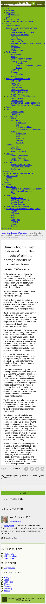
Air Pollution (16, 54)
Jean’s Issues (6, 24)
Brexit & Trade (17, 198)
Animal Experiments (19, 156)
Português (15, 220)
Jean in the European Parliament (20, 21)
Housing (14, 147)
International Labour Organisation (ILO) (28, 43)
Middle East (16, 120)
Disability (15, 83)
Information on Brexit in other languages (23, 209)
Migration (10, 162)
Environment (11, 52)
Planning (15, 70)
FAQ (13, 193)
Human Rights (17, 98)
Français (14, 211)
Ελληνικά (15, 213)
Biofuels (19, 63)
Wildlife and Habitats (20, 160)
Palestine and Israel (24, 127)
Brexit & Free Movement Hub (18, 206)
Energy (14, 57)
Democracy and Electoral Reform (25, 103)
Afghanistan (21, 123)
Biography (10, 13)
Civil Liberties (17, 101)
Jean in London (12, 19)
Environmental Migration (21, 59)
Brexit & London (18, 204)
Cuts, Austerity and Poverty (22, 32)
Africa (13, 118)
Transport (15, 72)
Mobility (14, 46)
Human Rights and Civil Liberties (20, 96)
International (11, 116)
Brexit (8, 195)
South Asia (15, 131)
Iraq (17, 125)
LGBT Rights (16, 85)
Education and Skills (20, 35)
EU (7, 109)
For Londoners (7, 182)
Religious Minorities (19, 90)
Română (14, 222)
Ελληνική (8, 588)
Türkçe (14, 226)
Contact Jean (6, 228)
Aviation (19, 74)
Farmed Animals (18, 158)
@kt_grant (9, 526)
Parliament (15, 114)
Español (14, 224)
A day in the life (12, 15)
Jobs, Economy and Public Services (21, 28)
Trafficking (15, 169)
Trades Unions (17, 48)
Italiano (14, 215)
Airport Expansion (18, 151)
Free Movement (17, 112)
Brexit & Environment (20, 200)
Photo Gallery (12, 176)
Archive (9, 180)
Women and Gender (19, 92)
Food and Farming (19, 61)
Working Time (17, 50)
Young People (17, 94)
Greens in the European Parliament (26, 189)
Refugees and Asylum (20, 167)
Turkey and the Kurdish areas (28, 129)
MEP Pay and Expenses (21, 191)
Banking (14, 30)
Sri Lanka (20, 143)
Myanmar (20, 138)
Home (3, 233)
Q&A (8, 17)
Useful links (9, 558)
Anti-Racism (16, 81)
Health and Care (18, 41)
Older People (16, 87)
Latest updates (7, 171)
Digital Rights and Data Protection (25, 105)
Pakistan (19, 140)
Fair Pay (14, 37)
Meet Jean (5, 8)
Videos (9, 178)
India (18, 136)
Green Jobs (16, 39)
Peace (9, 107)
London (9, 145)
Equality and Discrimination (18, 79)
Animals (9, 154)
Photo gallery (9, 554)
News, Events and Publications (19, 173)
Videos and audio (11, 556)
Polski (13, 217)
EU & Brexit (6, 184)
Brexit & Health (17, 202)
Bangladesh (21, 134)
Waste (13, 76)
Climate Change (13, 26)
